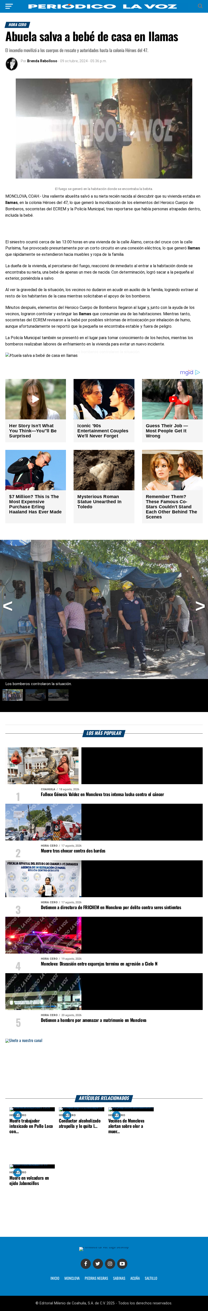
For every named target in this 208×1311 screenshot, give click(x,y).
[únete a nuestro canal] (103, 1067)
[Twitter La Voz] (98, 1264)
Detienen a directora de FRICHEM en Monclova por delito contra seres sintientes (111, 907)
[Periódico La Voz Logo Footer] (104, 1249)
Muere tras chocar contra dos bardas (73, 851)
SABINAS (119, 1278)
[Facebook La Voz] (86, 1264)
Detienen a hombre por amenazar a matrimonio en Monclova (93, 1020)
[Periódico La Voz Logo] (104, 6)
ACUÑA (135, 1278)
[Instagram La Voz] (110, 1264)
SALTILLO (151, 1278)
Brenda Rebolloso (42, 61)
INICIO (54, 1278)
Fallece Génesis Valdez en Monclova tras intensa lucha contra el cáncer (102, 794)
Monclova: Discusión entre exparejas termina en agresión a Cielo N (99, 964)
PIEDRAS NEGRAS (96, 1278)
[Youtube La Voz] (122, 1264)
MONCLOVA (72, 1278)
